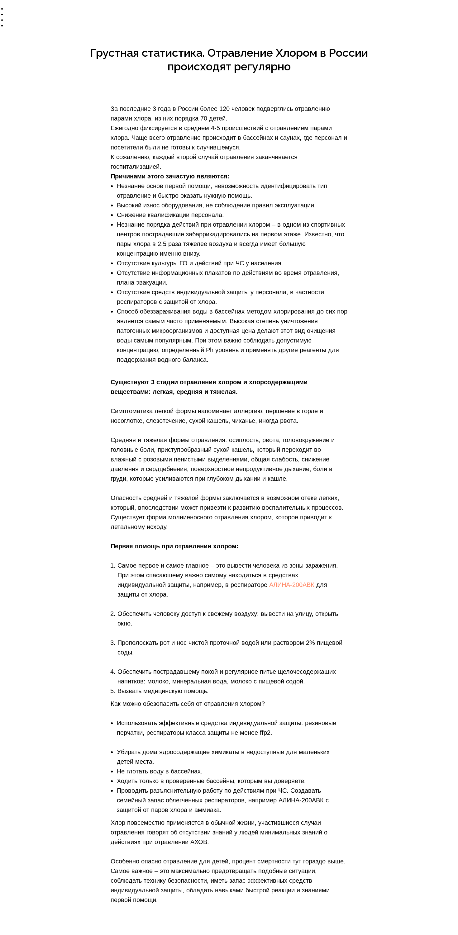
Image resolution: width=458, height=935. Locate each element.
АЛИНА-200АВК (291, 584)
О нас (12, 8)
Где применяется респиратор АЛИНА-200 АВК (64, 19)
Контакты (22, 25)
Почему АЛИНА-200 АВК (40, 14)
